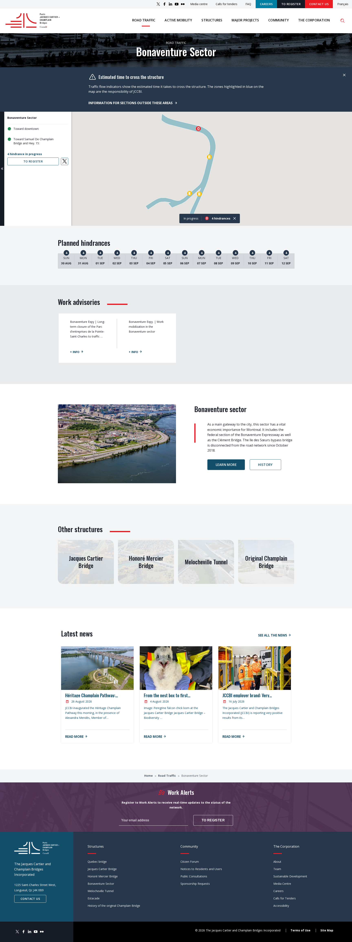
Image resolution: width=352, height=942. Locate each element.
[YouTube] (177, 4)
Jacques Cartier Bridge (102, 869)
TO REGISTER (291, 4)
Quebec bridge (97, 862)
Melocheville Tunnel (101, 891)
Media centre (199, 4)
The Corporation (314, 20)
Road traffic (143, 20)
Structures (211, 20)
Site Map (326, 930)
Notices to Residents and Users (201, 869)
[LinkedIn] (170, 4)
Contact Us (319, 4)
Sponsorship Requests (195, 884)
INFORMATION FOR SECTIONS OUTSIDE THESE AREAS (130, 103)
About (277, 862)
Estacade (94, 898)
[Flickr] (183, 4)
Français (342, 4)
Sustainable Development (290, 876)
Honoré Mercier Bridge (103, 876)
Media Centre (282, 884)
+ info (74, 352)
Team (277, 869)
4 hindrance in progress (24, 154)
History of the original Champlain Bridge (114, 906)
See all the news (272, 635)
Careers (266, 4)
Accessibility (281, 906)
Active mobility (178, 20)
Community (278, 20)
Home (149, 776)
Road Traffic (167, 776)
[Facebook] (164, 4)
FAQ (248, 4)
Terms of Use (300, 930)
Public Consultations (193, 876)
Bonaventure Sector (101, 884)
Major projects (245, 20)
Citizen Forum (189, 862)
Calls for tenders (226, 4)
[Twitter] (158, 4)
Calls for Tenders (284, 898)
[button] (198, 129)
